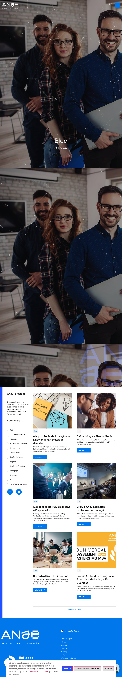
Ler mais (38, 457)
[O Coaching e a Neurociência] (96, 410)
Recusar (108, 668)
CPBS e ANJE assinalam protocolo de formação (91, 508)
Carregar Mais (74, 610)
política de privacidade (39, 671)
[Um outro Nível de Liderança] (52, 550)
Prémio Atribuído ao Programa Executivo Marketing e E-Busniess (95, 579)
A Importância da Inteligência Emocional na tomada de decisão (51, 440)
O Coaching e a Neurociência (94, 436)
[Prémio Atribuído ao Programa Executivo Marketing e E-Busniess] (96, 550)
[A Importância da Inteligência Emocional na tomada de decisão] (52, 410)
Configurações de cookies (87, 668)
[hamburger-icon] (117, 5)
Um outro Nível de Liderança (50, 576)
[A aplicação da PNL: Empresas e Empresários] (52, 481)
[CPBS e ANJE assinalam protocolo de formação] (96, 481)
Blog (35, 431)
